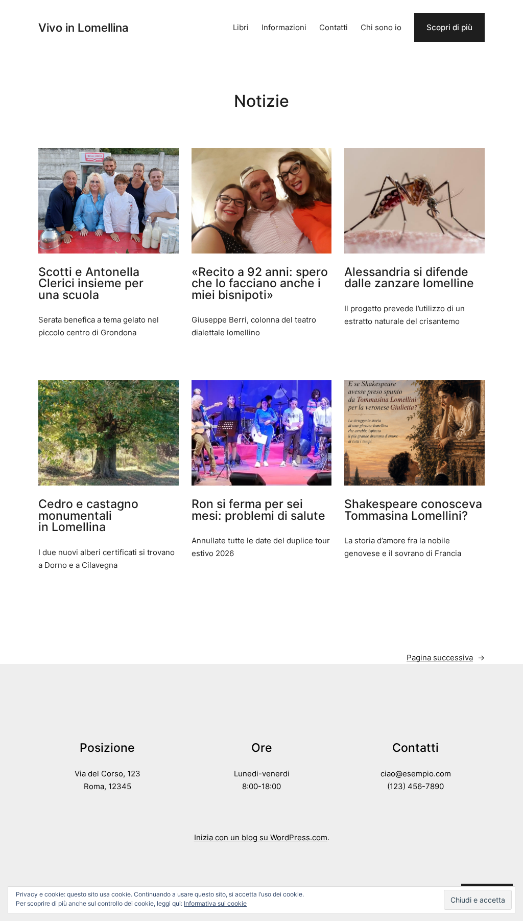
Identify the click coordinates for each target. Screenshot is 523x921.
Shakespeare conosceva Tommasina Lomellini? (413, 509)
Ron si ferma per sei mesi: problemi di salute (258, 509)
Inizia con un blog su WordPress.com (260, 837)
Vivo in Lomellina (83, 27)
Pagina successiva (446, 657)
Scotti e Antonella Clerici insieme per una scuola (91, 283)
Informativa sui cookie (215, 903)
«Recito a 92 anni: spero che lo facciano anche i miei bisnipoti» (260, 283)
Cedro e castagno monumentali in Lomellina (88, 515)
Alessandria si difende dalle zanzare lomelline (409, 277)
